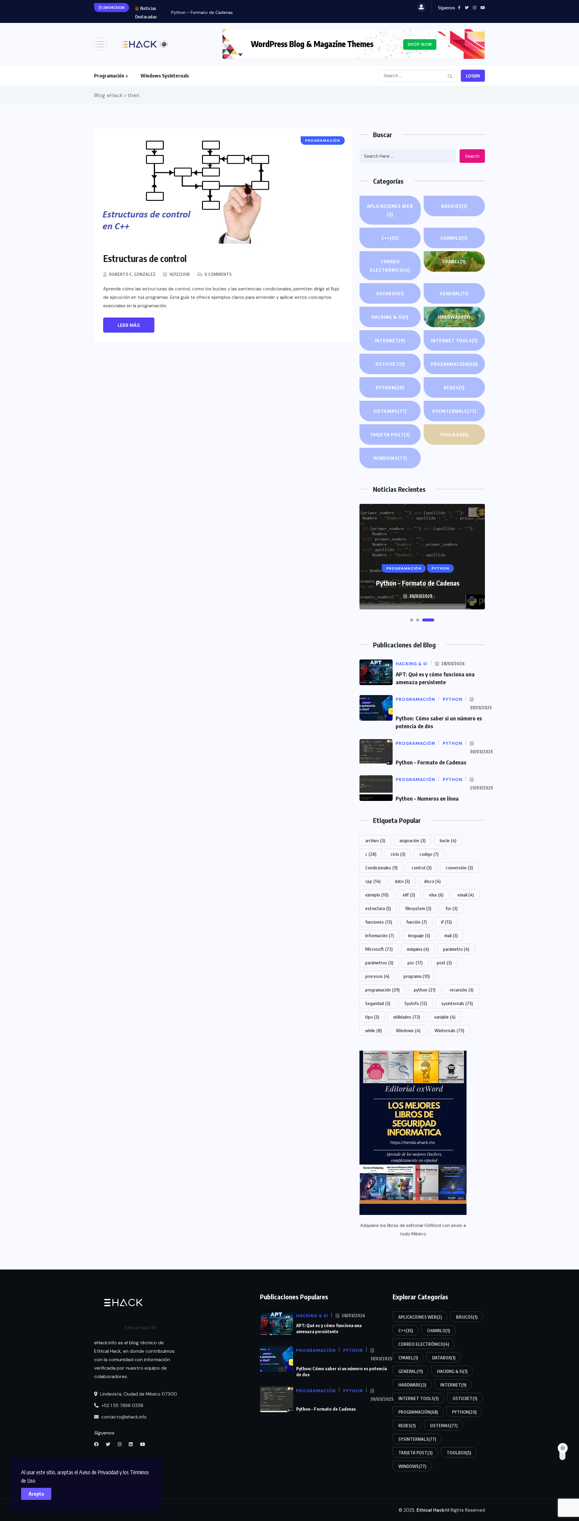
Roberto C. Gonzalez (132, 274)
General (454, 293)
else (436, 894)
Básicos (454, 206)
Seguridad (377, 1003)
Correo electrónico (390, 266)
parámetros (379, 962)
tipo (372, 1017)
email (465, 894)
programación (382, 989)
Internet (390, 340)
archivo (375, 840)
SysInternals (454, 411)
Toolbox (454, 434)
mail (451, 935)
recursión (461, 989)
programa (416, 976)
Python (390, 387)
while (373, 1030)
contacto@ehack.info (123, 1417)
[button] (411, 619)
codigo (428, 854)
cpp (373, 881)
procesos (377, 976)
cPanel (454, 261)
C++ (390, 238)
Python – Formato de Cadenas (202, 12)
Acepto (36, 1494)
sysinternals (457, 1003)
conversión (459, 867)
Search (472, 156)
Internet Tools (454, 340)
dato (402, 881)
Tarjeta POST (390, 434)
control (422, 867)
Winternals (449, 1030)
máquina (418, 949)
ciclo (398, 854)
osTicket (390, 364)
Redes (454, 387)
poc (414, 962)
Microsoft (379, 949)
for (451, 908)
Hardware (454, 317)
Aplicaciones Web (390, 210)
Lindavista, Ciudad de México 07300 (138, 1394)
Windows (390, 458)
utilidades (406, 1017)
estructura (378, 908)
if (446, 922)
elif (409, 894)
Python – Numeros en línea (427, 798)
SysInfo (415, 1003)
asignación (412, 840)
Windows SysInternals (165, 76)
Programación (109, 76)
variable (444, 1017)
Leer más (129, 325)
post (444, 962)
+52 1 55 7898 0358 (121, 1405)
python (424, 989)
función (416, 922)
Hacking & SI (390, 317)
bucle (448, 840)
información (379, 935)
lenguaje (419, 935)
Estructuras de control (145, 258)
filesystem (418, 908)
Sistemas (390, 411)
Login (473, 76)
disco (432, 881)
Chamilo (454, 238)
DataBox (390, 293)
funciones (378, 922)
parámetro (456, 949)
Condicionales (381, 867)
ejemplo (376, 894)
